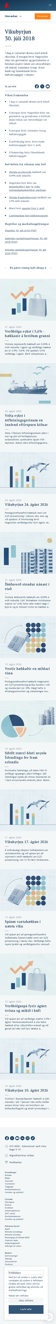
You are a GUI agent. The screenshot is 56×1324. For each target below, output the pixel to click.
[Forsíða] (6, 5)
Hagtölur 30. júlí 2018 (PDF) (21, 231)
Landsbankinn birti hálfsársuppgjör (28, 216)
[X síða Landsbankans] (12, 1138)
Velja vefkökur (26, 1301)
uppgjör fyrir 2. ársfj (33, 208)
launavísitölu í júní (19, 187)
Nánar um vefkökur (19, 1296)
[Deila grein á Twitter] (42, 86)
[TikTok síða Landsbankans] (33, 1138)
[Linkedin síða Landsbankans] (22, 1138)
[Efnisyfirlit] (50, 5)
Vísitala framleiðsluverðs (23, 198)
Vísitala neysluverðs (20, 172)
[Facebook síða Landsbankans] (7, 1138)
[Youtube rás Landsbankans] (17, 1138)
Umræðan (11, 16)
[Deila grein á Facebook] (37, 86)
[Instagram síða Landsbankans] (28, 1138)
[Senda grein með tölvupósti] (48, 86)
